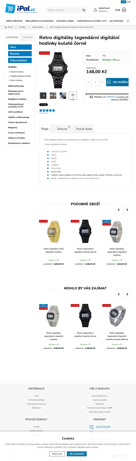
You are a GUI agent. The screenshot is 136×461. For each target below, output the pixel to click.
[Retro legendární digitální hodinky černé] (85, 232)
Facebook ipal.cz (36, 431)
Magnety (12, 127)
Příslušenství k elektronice (39, 21)
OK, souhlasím (77, 454)
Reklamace (36, 408)
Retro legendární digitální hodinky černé (85, 250)
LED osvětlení (116, 21)
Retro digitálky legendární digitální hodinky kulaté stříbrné (117, 336)
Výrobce (28, 37)
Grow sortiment (16, 132)
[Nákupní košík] (124, 10)
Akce (13, 47)
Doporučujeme (18, 60)
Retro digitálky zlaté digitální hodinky (54, 250)
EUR (128, 2)
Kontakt (36, 427)
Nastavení (57, 454)
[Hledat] (84, 10)
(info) (118, 60)
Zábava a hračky (16, 137)
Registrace (99, 404)
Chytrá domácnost (17, 122)
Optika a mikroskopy (18, 117)
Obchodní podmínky (36, 400)
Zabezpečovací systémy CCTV (92, 21)
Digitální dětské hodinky (21, 76)
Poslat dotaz (84, 129)
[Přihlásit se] (95, 10)
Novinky (14, 53)
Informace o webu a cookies (99, 412)
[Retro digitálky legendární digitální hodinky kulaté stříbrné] (117, 316)
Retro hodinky (16, 80)
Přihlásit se (103, 11)
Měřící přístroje (14, 21)
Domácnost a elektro (19, 143)
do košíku (120, 82)
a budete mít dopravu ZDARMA (120, 98)
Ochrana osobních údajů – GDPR (99, 408)
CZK (123, 2)
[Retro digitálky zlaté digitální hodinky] (54, 232)
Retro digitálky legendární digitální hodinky (117, 252)
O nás (36, 396)
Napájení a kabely (65, 21)
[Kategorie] (128, 21)
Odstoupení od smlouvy (36, 404)
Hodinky (12, 66)
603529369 (103, 427)
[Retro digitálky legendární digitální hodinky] (117, 232)
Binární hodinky (17, 72)
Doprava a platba (100, 400)
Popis (44, 129)
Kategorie (12, 37)
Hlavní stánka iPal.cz (100, 396)
